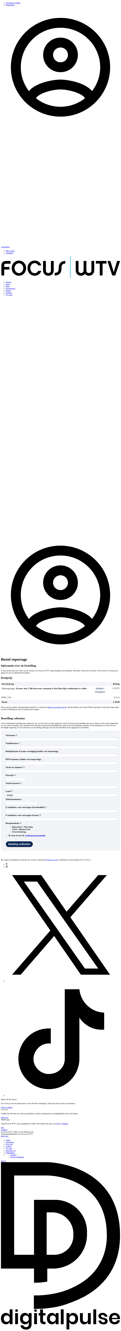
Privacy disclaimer (17, 1157)
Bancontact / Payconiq (22, 827)
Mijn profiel (10, 251)
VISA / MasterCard (21, 829)
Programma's (10, 288)
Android (65, 1124)
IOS (57, 1124)
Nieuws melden (7, 1107)
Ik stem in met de (27, 835)
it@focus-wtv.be (51, 860)
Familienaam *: (13, 743)
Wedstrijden (10, 5)
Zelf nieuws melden (13, 3)
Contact (8, 1146)
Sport (8, 284)
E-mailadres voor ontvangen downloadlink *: (26, 807)
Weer (8, 286)
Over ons (9, 1144)
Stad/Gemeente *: (14, 783)
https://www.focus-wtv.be (57, 707)
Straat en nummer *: (15, 767)
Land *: (9, 791)
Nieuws (8, 282)
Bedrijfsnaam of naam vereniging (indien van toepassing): (32, 751)
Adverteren (10, 1142)
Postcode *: (11, 775)
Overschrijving (19, 832)
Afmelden (9, 253)
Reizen (8, 291)
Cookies (13, 1155)
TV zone (9, 295)
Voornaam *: (11, 735)
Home (8, 1140)
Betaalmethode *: (14, 823)
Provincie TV (11, 1151)
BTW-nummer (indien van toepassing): (23, 759)
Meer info (4, 1118)
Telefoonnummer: (14, 799)
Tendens (9, 293)
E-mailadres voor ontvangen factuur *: (23, 815)
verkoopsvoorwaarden (35, 835)
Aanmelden (5, 247)
